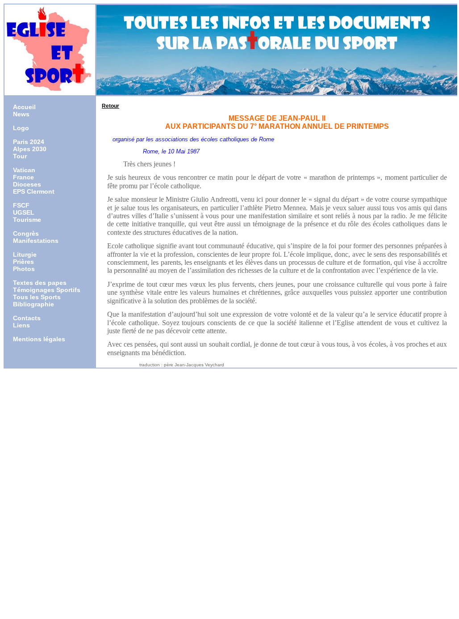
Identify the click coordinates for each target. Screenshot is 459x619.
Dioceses (27, 184)
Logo (21, 127)
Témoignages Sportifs (46, 289)
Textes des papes (40, 282)
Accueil (24, 106)
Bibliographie (33, 304)
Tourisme (27, 219)
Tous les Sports (37, 297)
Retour (110, 106)
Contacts (27, 318)
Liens (21, 325)
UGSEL (23, 212)
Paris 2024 (28, 141)
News (21, 114)
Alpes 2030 (29, 149)
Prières (23, 261)
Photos (24, 268)
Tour (20, 156)
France (23, 177)
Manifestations (35, 240)
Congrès (26, 233)
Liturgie (25, 254)
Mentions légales (39, 339)
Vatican (24, 170)
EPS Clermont (33, 191)
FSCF (21, 205)
